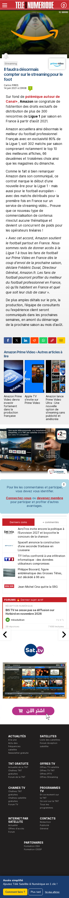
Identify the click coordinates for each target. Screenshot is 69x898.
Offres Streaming (49, 777)
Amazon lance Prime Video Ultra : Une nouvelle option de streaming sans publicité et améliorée (55, 408)
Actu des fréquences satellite (14, 746)
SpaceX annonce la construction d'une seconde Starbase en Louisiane (39, 546)
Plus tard (36, 891)
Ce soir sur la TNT (49, 801)
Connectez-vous (18, 498)
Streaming (11, 63)
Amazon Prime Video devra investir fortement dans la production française (13, 406)
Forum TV (13, 804)
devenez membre (50, 498)
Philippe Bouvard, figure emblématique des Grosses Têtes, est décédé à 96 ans (40, 573)
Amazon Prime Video (19, 352)
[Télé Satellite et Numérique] (34, 5)
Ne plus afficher (52, 892)
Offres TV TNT (47, 770)
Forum (11, 831)
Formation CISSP (33, 849)
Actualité (13, 825)
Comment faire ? (15, 891)
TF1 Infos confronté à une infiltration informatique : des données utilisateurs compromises (41, 559)
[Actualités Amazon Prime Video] (57, 68)
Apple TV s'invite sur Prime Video (32, 399)
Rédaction (45, 822)
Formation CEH (32, 846)
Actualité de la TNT (18, 767)
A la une (12, 739)
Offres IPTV (46, 773)
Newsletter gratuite (18, 753)
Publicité (44, 825)
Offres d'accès (16, 828)
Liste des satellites (50, 739)
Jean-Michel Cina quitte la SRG (38, 586)
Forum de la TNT (16, 777)
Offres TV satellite (49, 767)
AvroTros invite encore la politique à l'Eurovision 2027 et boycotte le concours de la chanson (41, 532)
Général (44, 828)
